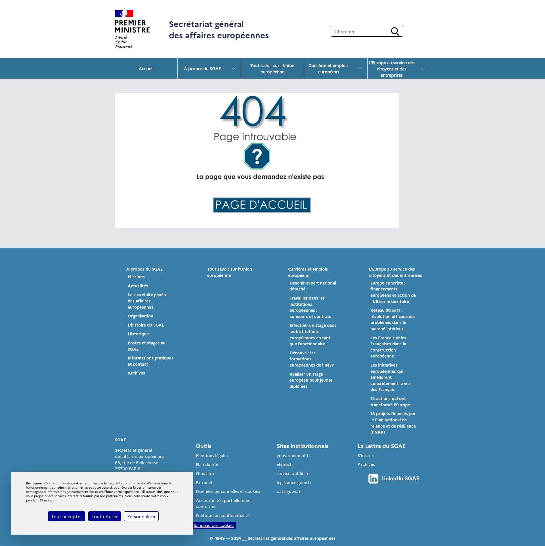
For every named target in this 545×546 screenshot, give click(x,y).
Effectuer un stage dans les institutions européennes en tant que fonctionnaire (313, 334)
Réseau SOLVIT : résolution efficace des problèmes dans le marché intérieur (393, 319)
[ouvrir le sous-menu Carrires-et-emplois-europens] (360, 68)
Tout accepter (66, 516)
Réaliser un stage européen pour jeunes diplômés (311, 380)
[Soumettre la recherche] (395, 31)
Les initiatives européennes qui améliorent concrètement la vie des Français (390, 377)
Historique (138, 333)
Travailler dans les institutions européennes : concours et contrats (310, 307)
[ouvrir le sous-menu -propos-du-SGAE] (233, 68)
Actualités (138, 285)
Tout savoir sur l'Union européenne (272, 68)
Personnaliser (141, 516)
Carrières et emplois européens (328, 68)
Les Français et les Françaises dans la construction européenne (388, 347)
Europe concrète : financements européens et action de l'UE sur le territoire (393, 292)
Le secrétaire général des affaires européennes (148, 300)
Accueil (146, 68)
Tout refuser (104, 516)
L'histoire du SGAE (146, 325)
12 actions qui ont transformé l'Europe (390, 401)
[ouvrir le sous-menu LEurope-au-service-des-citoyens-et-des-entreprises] (423, 69)
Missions (136, 276)
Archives (136, 373)
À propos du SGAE (202, 68)
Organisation (140, 316)
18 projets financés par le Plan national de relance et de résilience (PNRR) (393, 423)
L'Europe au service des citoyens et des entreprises (391, 69)
